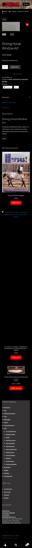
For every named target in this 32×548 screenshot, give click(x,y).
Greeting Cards (10, 452)
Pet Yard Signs (10, 461)
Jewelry (6, 470)
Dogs (5, 416)
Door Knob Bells (10, 443)
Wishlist (6, 498)
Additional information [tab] (9, 102)
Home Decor (7, 467)
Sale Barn (4, 81)
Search (16, 545)
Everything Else (10, 446)
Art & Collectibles (11, 431)
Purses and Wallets (11, 464)
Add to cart (14, 67)
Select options (16, 388)
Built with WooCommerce (10, 538)
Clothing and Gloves (9, 413)
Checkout (6, 495)
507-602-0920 (5, 515)
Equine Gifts (24, 79)
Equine (6, 422)
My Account (7, 492)
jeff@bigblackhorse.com (9, 517)
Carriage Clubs (8, 489)
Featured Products (9, 425)
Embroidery (7, 419)
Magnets (8, 458)
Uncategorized (8, 476)
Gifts (10, 11)
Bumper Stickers (10, 434)
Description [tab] (5, 97)
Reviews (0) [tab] (5, 108)
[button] (27, 24)
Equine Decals (17, 79)
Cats (5, 410)
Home (5, 11)
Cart (24, 543)
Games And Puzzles (11, 449)
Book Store (7, 407)
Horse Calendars (10, 455)
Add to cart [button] (16, 203)
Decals (14, 11)
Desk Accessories (11, 440)
